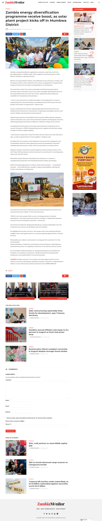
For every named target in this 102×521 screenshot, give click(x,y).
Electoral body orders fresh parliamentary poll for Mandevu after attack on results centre (83, 31)
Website (8, 412)
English (84, 519)
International (77, 2)
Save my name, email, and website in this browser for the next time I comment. (29, 418)
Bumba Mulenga (34, 317)
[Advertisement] (84, 115)
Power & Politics (43, 2)
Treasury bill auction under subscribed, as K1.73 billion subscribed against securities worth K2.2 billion (48, 483)
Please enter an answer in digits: (15, 421)
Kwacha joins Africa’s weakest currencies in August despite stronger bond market (48, 350)
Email (7, 406)
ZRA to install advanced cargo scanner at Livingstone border (48, 463)
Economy (52, 2)
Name (8, 400)
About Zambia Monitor (48, 509)
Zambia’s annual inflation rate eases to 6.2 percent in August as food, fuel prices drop (48, 332)
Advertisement (61, 509)
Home (38, 509)
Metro (69, 2)
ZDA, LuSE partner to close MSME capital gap (48, 444)
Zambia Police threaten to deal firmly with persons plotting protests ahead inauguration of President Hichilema (83, 83)
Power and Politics (79, 26)
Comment (8, 380)
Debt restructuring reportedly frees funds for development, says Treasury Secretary (47, 313)
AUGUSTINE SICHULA (16, 29)
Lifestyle (86, 2)
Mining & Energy (61, 2)
